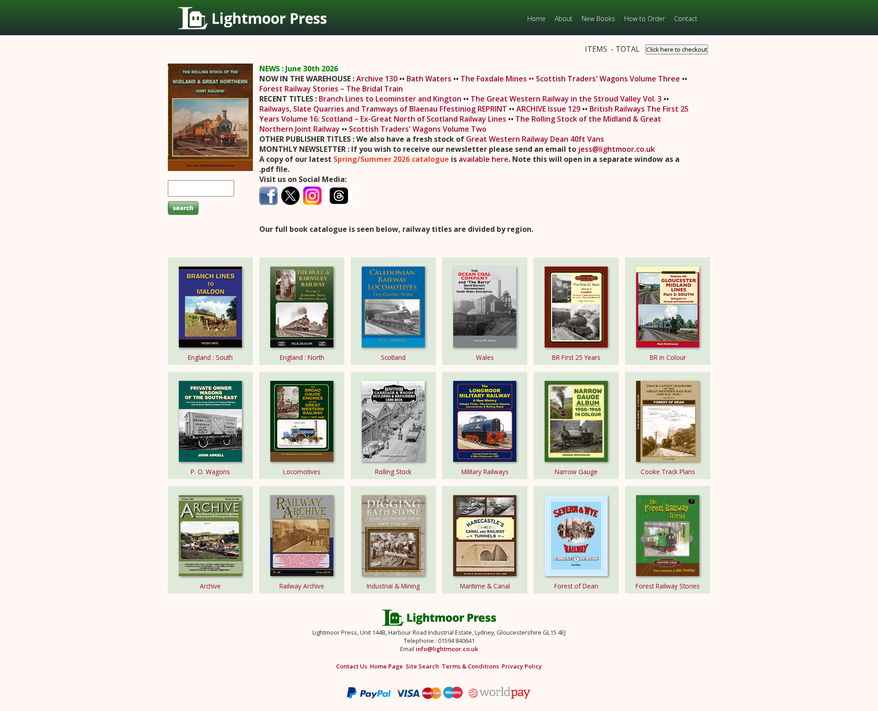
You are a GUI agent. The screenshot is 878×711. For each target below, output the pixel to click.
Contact (685, 18)
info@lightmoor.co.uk (447, 649)
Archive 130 (377, 79)
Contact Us (351, 666)
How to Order (644, 18)
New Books (598, 18)
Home (536, 18)
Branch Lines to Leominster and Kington (390, 99)
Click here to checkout (676, 49)
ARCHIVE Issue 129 (548, 109)
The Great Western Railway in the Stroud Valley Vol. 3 (567, 99)
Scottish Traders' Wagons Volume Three (609, 79)
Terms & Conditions (470, 666)
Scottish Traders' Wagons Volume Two (418, 129)
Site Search (422, 666)
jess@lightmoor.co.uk (616, 149)
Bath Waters (430, 79)
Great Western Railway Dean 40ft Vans (535, 139)
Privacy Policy (522, 666)
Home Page (386, 666)
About (564, 18)
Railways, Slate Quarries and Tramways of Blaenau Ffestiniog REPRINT (384, 109)
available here (484, 159)
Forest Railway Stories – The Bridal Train (331, 89)
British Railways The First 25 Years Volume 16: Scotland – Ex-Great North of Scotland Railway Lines (474, 114)
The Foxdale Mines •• (498, 79)
